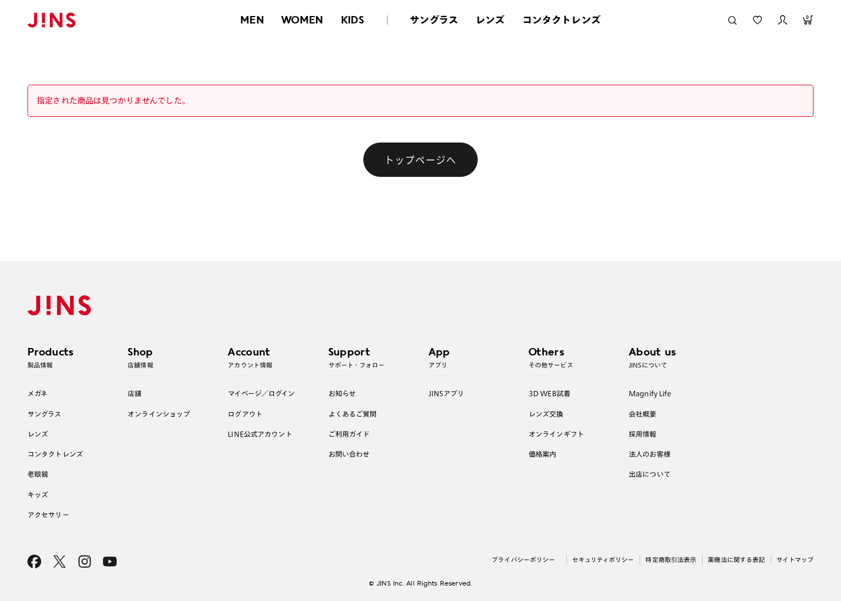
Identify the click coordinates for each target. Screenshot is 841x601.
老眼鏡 (37, 473)
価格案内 (543, 453)
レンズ (490, 20)
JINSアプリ (447, 393)
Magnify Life (650, 393)
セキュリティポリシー (603, 559)
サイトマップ (795, 559)
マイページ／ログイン (261, 393)
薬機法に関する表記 (736, 559)
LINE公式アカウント (260, 433)
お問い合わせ (349, 453)
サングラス (434, 20)
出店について (650, 473)
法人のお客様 (650, 453)
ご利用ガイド (349, 433)
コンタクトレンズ (561, 20)
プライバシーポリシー (523, 559)
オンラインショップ (159, 413)
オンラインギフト (556, 433)
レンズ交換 (546, 413)
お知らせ (342, 393)
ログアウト (245, 413)
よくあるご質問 (352, 413)
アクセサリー (48, 514)
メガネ (37, 393)
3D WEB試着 (549, 393)
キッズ (37, 494)
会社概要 (643, 413)
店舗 (134, 393)
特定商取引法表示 (670, 559)
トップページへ (420, 160)
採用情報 (643, 433)
